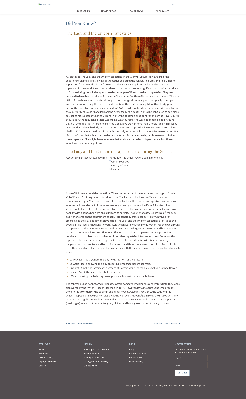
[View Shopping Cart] (205, 4)
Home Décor (108, 11)
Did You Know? (91, 365)
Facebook (40, 385)
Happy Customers (47, 361)
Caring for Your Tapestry (96, 361)
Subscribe (182, 373)
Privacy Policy (136, 361)
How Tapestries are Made (96, 349)
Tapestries (83, 11)
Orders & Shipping (138, 353)
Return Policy (136, 357)
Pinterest (46, 385)
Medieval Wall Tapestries (166, 323)
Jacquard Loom (91, 353)
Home (41, 349)
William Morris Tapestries (80, 323)
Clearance (162, 11)
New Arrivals (136, 11)
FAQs (132, 349)
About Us (43, 353)
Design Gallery (46, 357)
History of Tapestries (94, 357)
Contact (43, 365)
